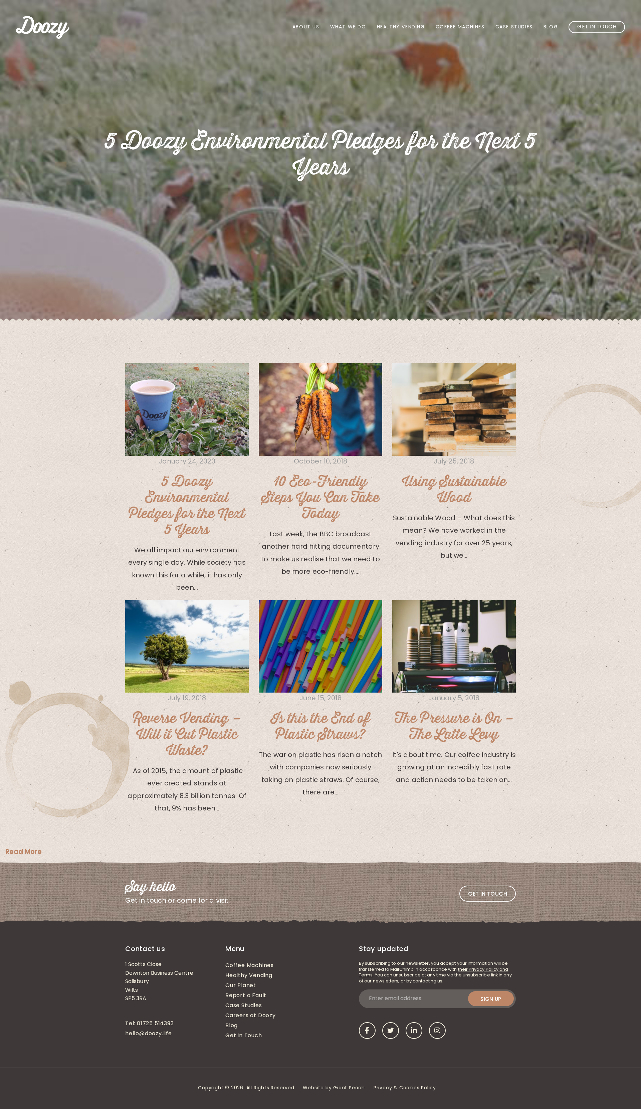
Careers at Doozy (250, 1016)
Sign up (490, 998)
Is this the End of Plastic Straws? (320, 726)
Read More (23, 851)
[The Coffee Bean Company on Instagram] (437, 1030)
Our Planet (240, 985)
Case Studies (514, 27)
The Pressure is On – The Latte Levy (454, 726)
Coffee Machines (460, 27)
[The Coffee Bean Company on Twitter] (390, 1030)
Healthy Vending (401, 27)
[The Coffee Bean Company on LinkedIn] (414, 1030)
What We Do (348, 27)
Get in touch (487, 894)
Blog (551, 27)
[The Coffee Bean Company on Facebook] (367, 1030)
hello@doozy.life (148, 1034)
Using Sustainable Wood (454, 490)
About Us (305, 27)
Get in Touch (596, 27)
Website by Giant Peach (334, 1088)
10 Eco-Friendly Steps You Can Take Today (320, 498)
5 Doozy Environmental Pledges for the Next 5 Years (187, 506)
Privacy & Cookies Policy (406, 1088)
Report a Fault (245, 995)
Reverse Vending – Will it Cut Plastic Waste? (187, 734)
